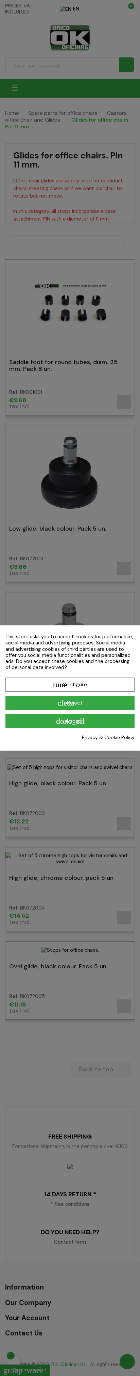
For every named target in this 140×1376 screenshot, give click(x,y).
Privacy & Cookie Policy (108, 737)
